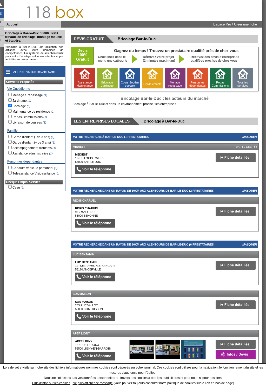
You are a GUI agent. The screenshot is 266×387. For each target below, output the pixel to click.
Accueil (12, 24)
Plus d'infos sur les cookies (51, 383)
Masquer (249, 136)
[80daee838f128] (141, 349)
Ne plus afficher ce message (93, 383)
